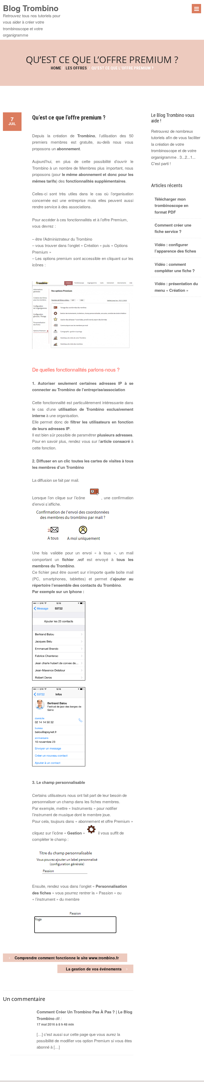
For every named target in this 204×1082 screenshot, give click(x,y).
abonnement (68, 149)
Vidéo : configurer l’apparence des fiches (175, 248)
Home (56, 68)
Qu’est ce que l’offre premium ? (68, 117)
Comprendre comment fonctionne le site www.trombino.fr (67, 957)
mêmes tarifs (44, 181)
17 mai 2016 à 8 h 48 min (55, 1024)
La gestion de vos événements (94, 968)
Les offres (76, 68)
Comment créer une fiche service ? (173, 228)
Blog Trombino (30, 7)
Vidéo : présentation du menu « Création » (176, 287)
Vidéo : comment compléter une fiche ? (175, 267)
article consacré (115, 441)
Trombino (86, 136)
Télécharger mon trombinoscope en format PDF (171, 205)
